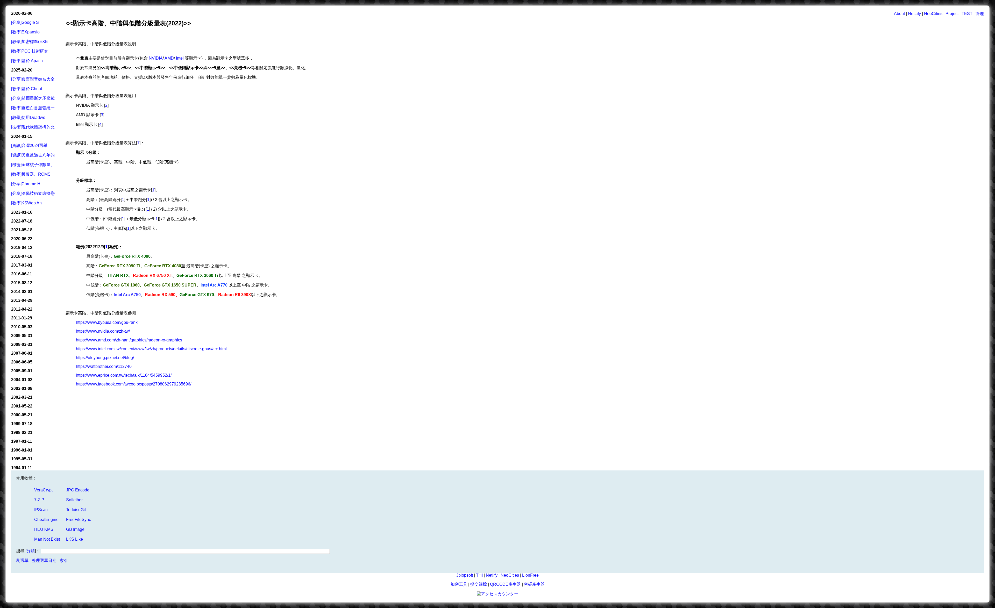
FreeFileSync (78, 519)
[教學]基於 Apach (27, 61)
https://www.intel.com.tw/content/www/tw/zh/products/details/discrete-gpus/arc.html (151, 349)
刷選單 (22, 560)
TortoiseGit (76, 509)
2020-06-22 (21, 239)
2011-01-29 (21, 318)
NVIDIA (155, 58)
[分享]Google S (25, 22)
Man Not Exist (47, 539)
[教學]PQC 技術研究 (29, 51)
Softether (74, 500)
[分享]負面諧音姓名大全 (33, 79)
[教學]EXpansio (25, 32)
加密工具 (459, 584)
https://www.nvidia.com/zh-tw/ (103, 331)
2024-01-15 (21, 136)
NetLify (914, 13)
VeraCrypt (43, 490)
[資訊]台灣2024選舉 (29, 145)
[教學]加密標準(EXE (29, 41)
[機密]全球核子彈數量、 (33, 164)
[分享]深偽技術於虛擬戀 (33, 193)
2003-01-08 (21, 388)
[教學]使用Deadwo (28, 117)
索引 (64, 560)
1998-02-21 (21, 432)
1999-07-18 (21, 423)
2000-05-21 (21, 415)
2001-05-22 (21, 406)
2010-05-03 (21, 327)
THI (479, 575)
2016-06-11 (21, 274)
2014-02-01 (21, 291)
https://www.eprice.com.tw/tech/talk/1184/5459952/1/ (124, 375)
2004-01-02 (21, 379)
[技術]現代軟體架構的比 (33, 127)
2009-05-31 (21, 335)
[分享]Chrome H (25, 184)
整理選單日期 (44, 560)
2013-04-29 (21, 300)
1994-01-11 (21, 468)
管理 (980, 13)
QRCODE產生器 (505, 584)
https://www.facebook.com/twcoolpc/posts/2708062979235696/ (133, 384)
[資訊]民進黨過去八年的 (33, 155)
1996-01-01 (21, 450)
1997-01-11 (21, 441)
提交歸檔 (478, 584)
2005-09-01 (21, 371)
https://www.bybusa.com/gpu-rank (107, 322)
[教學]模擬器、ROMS (31, 174)
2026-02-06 (21, 13)
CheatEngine (46, 519)
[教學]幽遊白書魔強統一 (33, 108)
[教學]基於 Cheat (26, 89)
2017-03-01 (21, 265)
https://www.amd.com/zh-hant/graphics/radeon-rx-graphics (129, 340)
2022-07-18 (21, 221)
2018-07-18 (21, 256)
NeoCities (933, 13)
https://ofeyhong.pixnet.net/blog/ (105, 357)
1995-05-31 (21, 459)
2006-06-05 (21, 362)
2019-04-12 (21, 247)
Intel (180, 58)
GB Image (75, 529)
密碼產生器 (534, 584)
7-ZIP (39, 500)
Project (952, 13)
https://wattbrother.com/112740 (104, 366)
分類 (30, 551)
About (899, 13)
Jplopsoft (464, 575)
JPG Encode (77, 490)
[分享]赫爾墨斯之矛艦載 (33, 98)
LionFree (530, 575)
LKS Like (74, 539)
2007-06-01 (21, 353)
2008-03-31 (21, 344)
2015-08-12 (21, 283)
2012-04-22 (21, 309)
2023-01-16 (21, 212)
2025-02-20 (21, 70)
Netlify (491, 575)
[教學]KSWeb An (26, 203)
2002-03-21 (21, 397)
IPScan (41, 509)
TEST (967, 13)
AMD (169, 58)
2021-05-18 (21, 230)
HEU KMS (43, 529)
